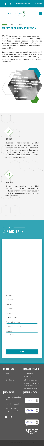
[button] (40, 13)
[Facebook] (6, 417)
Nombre (9, 296)
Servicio (9, 313)
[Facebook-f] (5, 3)
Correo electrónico (13, 322)
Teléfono (9, 304)
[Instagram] (10, 3)
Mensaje (9, 331)
